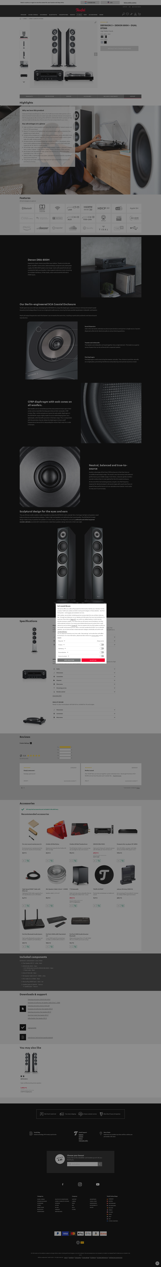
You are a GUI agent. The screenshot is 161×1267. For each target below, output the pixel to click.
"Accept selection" (62, 631)
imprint (59, 637)
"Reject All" (73, 619)
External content (62, 656)
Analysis (60, 644)
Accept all (93, 660)
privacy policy (95, 635)
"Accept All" (74, 625)
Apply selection (69, 660)
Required (60, 641)
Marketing (61, 648)
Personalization (62, 652)
